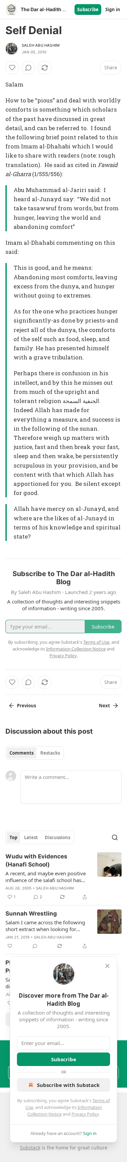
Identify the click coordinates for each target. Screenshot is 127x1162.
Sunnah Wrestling (31, 913)
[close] (107, 966)
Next (104, 706)
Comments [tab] (21, 753)
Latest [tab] (31, 837)
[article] (63, 876)
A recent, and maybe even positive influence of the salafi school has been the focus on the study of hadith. (45, 876)
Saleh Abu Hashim (41, 45)
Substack (30, 1147)
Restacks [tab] (50, 753)
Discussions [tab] (57, 837)
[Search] (115, 837)
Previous (26, 706)
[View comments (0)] (28, 67)
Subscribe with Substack (68, 1085)
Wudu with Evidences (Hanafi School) (36, 860)
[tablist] (34, 753)
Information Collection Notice (76, 649)
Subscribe (88, 9)
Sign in (112, 9)
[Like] (12, 67)
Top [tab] (13, 837)
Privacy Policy (85, 1114)
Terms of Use (96, 642)
